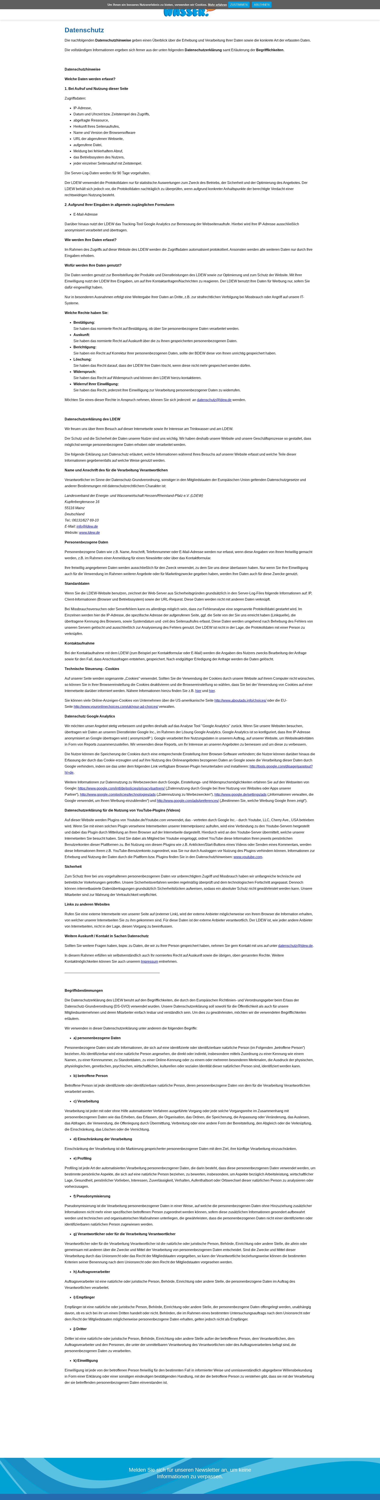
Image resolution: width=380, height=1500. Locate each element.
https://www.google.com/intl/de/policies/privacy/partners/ (121, 788)
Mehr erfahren (217, 4)
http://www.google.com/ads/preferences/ (188, 801)
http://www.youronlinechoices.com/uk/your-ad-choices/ (116, 706)
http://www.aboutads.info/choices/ (240, 700)
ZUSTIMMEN (238, 4)
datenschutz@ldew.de (214, 400)
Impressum (149, 961)
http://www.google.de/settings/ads (240, 794)
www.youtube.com (248, 857)
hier (198, 691)
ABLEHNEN (261, 4)
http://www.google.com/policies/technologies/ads (118, 794)
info (87, 526)
